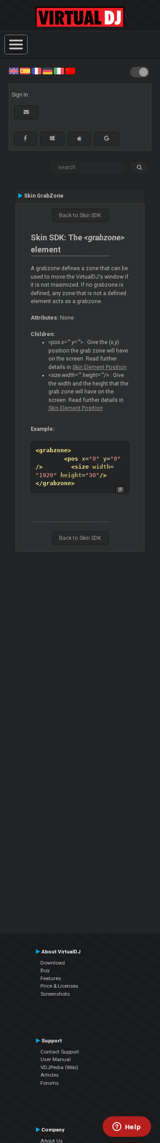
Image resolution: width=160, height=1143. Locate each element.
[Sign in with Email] (26, 112)
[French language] (36, 71)
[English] (14, 71)
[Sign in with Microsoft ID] (52, 138)
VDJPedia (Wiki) (59, 1067)
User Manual (55, 1059)
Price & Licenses (59, 986)
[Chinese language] (70, 71)
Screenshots (55, 994)
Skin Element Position (99, 367)
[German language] (47, 71)
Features (50, 978)
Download (52, 963)
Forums (49, 1083)
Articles (49, 1075)
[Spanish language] (25, 71)
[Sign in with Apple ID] (79, 138)
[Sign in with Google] (106, 138)
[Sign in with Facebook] (25, 138)
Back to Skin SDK (80, 215)
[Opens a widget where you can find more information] (126, 1127)
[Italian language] (59, 71)
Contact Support (59, 1052)
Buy (45, 970)
